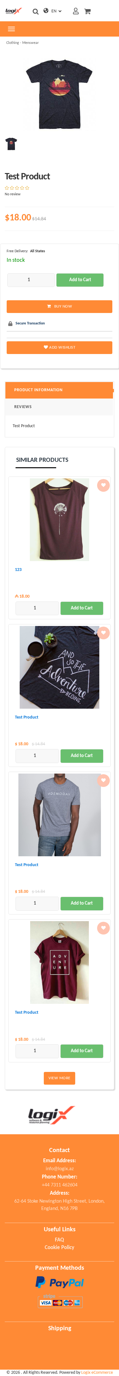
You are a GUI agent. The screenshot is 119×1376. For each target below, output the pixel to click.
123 (18, 569)
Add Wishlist (62, 347)
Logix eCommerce (97, 1372)
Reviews (23, 407)
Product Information (38, 390)
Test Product (26, 717)
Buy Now (63, 306)
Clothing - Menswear (22, 43)
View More (59, 1078)
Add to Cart (80, 280)
